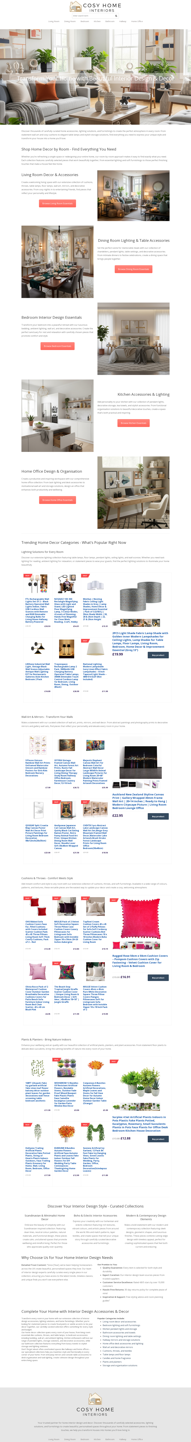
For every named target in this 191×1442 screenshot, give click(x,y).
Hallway (122, 21)
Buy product (158, 655)
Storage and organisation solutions (120, 1365)
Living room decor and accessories (119, 1321)
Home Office (137, 21)
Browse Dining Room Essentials (133, 269)
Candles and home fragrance (117, 1358)
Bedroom (85, 21)
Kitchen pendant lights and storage (120, 1328)
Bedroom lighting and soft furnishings (121, 1325)
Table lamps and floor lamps (116, 1354)
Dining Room (70, 21)
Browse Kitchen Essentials (133, 423)
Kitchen (97, 21)
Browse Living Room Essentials (57, 203)
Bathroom (109, 21)
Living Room (53, 21)
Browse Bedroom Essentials (57, 346)
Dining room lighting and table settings (122, 1336)
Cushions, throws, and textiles (117, 1350)
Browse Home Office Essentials (57, 500)
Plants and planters (112, 1361)
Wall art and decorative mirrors (118, 1347)
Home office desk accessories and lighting (123, 1343)
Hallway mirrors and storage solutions (121, 1339)
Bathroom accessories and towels (119, 1332)
